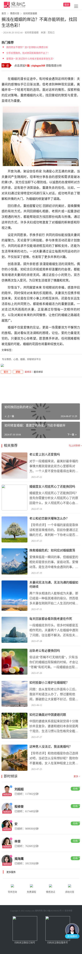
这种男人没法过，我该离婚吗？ (50, 746)
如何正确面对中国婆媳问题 (47, 714)
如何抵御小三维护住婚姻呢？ (49, 682)
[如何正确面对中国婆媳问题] (14, 726)
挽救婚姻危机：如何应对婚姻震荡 (52, 550)
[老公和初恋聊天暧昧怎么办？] (14, 529)
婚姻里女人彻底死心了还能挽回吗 (52, 486)
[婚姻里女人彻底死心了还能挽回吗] (14, 498)
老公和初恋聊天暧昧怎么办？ (49, 518)
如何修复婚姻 (32, 32)
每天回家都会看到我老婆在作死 (50, 618)
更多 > (77, 776)
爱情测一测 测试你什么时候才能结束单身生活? (30, 59)
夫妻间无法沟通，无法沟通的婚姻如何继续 (53, 584)
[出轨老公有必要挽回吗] (14, 662)
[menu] (76, 6)
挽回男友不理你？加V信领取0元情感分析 (27, 47)
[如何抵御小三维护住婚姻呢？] (14, 694)
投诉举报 (68, 911)
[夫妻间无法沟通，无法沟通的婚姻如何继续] (14, 595)
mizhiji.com (30, 911)
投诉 (66, 4)
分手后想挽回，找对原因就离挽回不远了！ (28, 53)
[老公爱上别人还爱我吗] (14, 465)
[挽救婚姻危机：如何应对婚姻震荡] (14, 561)
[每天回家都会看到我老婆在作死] (14, 630)
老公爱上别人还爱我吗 (44, 454)
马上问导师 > (75, 445)
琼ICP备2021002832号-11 (53, 911)
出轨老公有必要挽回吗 (44, 650)
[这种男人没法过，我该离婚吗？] (14, 758)
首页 (4, 13)
